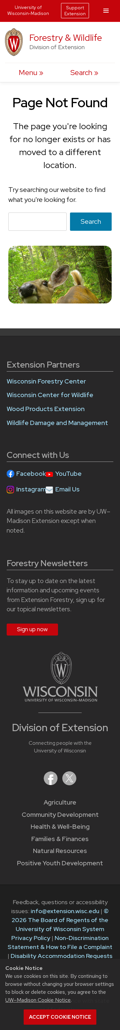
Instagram (31, 489)
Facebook (31, 474)
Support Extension (75, 11)
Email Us (67, 489)
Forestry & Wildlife (65, 37)
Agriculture (60, 802)
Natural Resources (60, 851)
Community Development (60, 815)
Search (91, 221)
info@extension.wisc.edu (65, 911)
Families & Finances (60, 839)
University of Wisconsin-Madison (28, 10)
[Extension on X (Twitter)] (69, 783)
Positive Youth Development (60, 863)
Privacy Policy (30, 938)
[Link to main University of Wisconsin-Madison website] (60, 699)
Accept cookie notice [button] (60, 1017)
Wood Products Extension (46, 409)
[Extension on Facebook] (51, 783)
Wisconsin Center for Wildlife (50, 395)
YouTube (68, 474)
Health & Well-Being (60, 826)
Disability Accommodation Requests (61, 956)
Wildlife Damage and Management (57, 423)
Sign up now (32, 629)
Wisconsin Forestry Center (46, 381)
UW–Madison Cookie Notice (38, 999)
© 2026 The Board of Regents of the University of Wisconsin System (60, 920)
